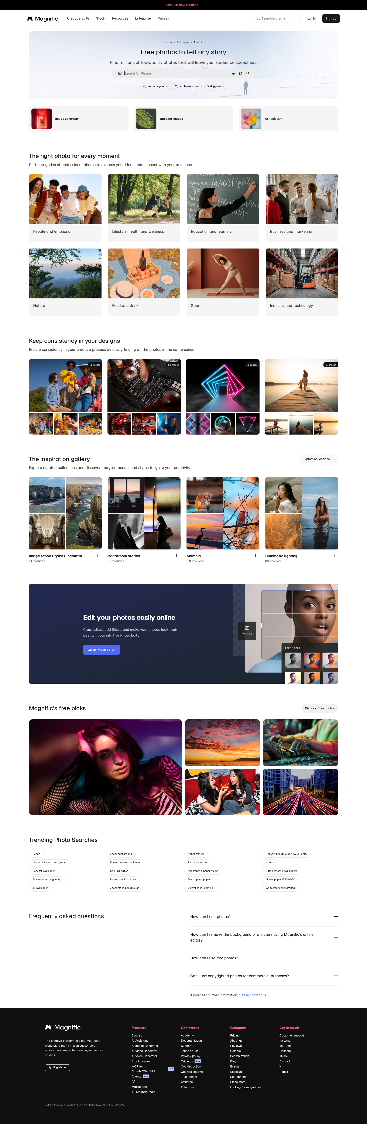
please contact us (252, 995)
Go (38, 806)
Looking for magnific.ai (245, 1087)
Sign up (331, 18)
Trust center (189, 1077)
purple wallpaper (189, 86)
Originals (190, 1061)
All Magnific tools (143, 1092)
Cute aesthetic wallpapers (281, 871)
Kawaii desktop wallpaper (125, 862)
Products (139, 1027)
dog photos (217, 86)
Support (186, 1046)
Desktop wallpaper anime (203, 871)
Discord (284, 1061)
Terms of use (190, 1051)
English (57, 1067)
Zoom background (121, 854)
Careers (235, 1051)
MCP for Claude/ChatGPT (152, 1069)
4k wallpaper (40, 888)
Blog (233, 1061)
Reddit (283, 1072)
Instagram (286, 1040)
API (134, 1081)
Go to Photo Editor (102, 650)
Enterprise (187, 1087)
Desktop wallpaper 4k (123, 879)
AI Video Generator (144, 1051)
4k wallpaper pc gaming (46, 879)
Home (168, 42)
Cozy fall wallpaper (43, 871)
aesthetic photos (157, 86)
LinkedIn (285, 1051)
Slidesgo (236, 1072)
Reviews (236, 1046)
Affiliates (187, 1082)
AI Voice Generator (144, 1056)
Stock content (141, 1061)
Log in (311, 18)
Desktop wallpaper (199, 879)
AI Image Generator (145, 1046)
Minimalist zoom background (49, 862)
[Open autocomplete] (118, 73)
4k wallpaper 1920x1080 (280, 879)
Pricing (163, 18)
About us (236, 1040)
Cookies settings (192, 1072)
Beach (36, 854)
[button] (57, 1067)
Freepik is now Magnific (181, 5)
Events (234, 1066)
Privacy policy (190, 1056)
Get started (190, 1027)
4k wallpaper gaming (200, 888)
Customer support (291, 1035)
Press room (237, 1082)
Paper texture (196, 854)
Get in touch (289, 1027)
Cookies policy (191, 1066)
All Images (183, 42)
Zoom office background (124, 888)
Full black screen (198, 862)
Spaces (137, 1035)
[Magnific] (63, 1028)
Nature (270, 862)
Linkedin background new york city (286, 854)
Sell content (238, 1077)
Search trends (239, 1056)
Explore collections (316, 459)
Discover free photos (320, 708)
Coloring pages (119, 871)
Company (238, 1027)
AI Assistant (140, 1040)
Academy (187, 1035)
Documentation (191, 1040)
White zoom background (280, 888)
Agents (140, 1076)
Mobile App (139, 1087)
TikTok (283, 1056)
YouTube (285, 1046)
